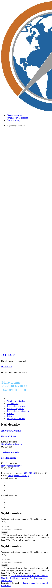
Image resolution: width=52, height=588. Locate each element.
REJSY (10, 413)
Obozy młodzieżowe (16, 418)
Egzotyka (11, 416)
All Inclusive (12, 403)
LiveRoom (6, 585)
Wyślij (4, 532)
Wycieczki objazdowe (16, 401)
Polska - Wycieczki (15, 408)
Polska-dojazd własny (16, 406)
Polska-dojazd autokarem (18, 411)
